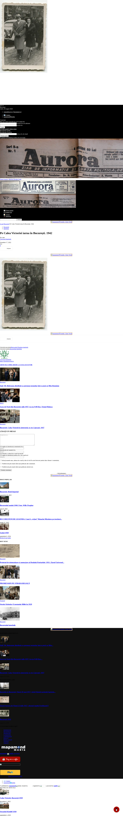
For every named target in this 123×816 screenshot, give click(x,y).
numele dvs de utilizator (23, 123)
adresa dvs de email (22, 134)
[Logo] (38, 193)
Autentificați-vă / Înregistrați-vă (12, 112)
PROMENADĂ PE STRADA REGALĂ (15, 583)
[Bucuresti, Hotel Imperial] (4, 488)
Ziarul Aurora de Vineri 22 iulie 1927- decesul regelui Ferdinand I (24, 706)
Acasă (2, 224)
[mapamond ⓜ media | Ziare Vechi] (61, 222)
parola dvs (20, 125)
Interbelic (6, 228)
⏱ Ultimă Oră (8, 212)
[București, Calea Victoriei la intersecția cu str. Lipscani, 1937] (10, 422)
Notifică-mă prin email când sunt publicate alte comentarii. (18, 463)
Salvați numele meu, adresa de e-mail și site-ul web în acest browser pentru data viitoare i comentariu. (30, 460)
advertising (10, 753)
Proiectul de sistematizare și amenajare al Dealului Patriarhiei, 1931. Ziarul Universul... (32, 562)
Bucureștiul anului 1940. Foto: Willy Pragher (16, 505)
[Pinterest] (30, 248)
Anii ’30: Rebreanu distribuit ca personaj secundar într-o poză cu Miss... (26, 645)
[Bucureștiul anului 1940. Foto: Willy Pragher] (4, 502)
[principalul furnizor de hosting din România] (30, 786)
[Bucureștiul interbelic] (10, 620)
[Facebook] (17, 248)
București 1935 (5, 719)
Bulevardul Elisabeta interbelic (19, 347)
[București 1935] (4, 716)
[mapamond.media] (10, 774)
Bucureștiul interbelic (16, 349)
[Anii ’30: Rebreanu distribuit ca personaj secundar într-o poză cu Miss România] (10, 380)
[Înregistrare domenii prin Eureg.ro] (43, 786)
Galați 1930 (4, 533)
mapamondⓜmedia (9, 117)
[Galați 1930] (4, 529)
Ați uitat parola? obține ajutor (8, 129)
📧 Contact (7, 115)
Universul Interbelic (5, 239)
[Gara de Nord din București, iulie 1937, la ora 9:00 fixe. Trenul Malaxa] (10, 401)
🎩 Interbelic (7, 216)
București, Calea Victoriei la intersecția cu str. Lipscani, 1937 (22, 428)
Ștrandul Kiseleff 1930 (8, 812)
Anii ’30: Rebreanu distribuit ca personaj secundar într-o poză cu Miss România (29, 386)
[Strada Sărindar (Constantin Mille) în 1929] (10, 599)
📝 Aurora (7, 214)
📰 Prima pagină (8, 210)
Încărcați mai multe (5, 538)
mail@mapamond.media (15, 776)
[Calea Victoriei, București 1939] (4, 794)
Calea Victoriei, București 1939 (11, 798)
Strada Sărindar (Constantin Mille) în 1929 (16, 604)
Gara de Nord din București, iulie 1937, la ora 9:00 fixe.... (21, 659)
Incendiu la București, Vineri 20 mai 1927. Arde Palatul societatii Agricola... (28, 692)
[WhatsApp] (37, 248)
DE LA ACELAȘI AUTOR (23, 365)
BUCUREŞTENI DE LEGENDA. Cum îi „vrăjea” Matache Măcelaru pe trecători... (31, 519)
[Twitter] (24, 248)
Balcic (2, 403)
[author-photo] (4, 358)
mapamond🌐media (9, 783)
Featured (2, 601)
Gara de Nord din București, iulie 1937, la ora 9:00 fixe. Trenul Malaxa (26, 407)
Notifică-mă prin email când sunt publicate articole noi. (17, 467)
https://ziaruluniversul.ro (7, 361)
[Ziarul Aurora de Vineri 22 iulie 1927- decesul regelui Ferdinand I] (4, 702)
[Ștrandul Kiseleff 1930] (4, 808)
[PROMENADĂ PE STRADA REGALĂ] (10, 578)
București (6, 224)
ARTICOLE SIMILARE (7, 365)
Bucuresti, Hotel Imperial (9, 492)
